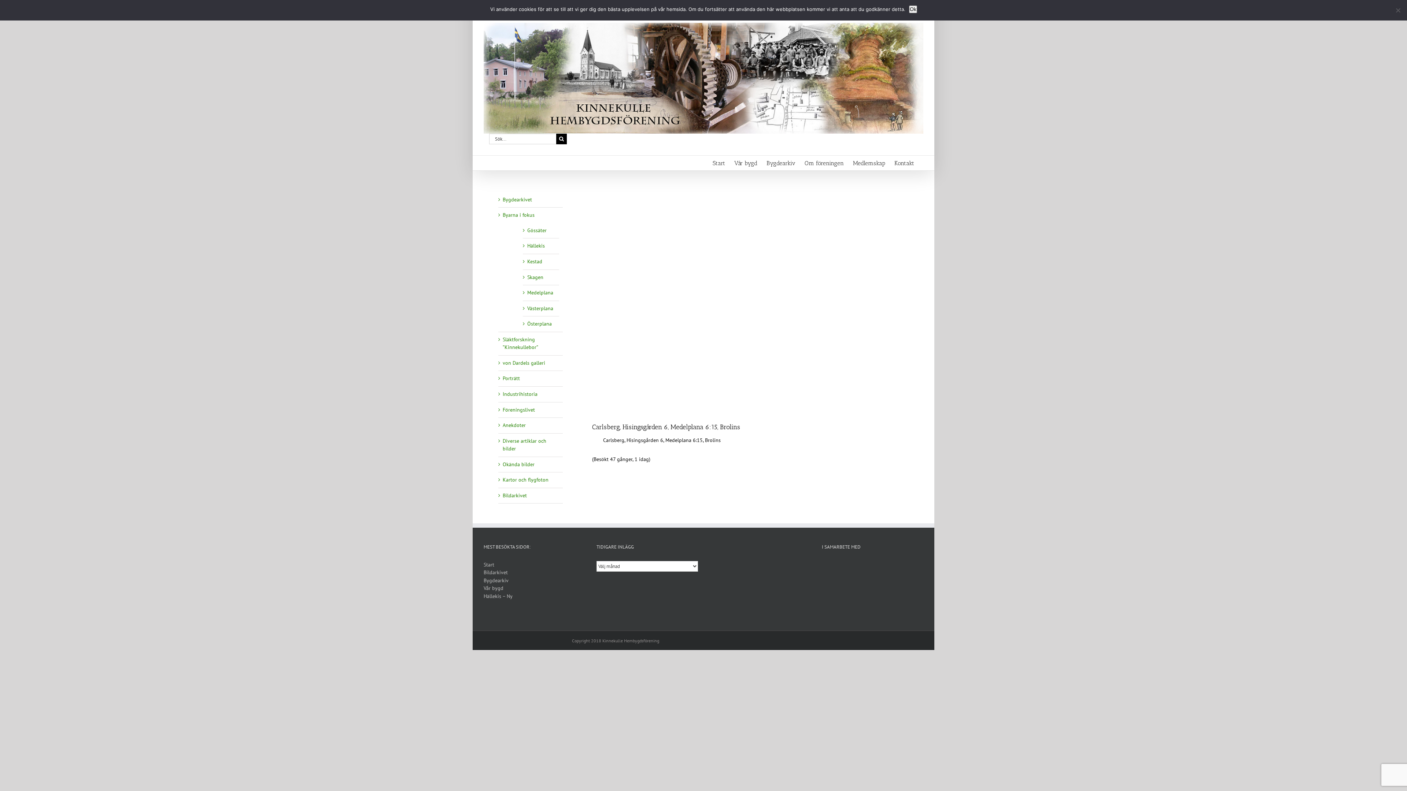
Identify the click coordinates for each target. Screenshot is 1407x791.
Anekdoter (514, 425)
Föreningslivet (519, 409)
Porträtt (511, 378)
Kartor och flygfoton (526, 479)
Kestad (534, 261)
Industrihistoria (520, 394)
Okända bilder (519, 464)
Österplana (539, 323)
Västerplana (540, 308)
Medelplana (540, 292)
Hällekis (536, 245)
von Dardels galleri (524, 363)
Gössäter (537, 230)
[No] (1398, 10)
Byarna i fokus (519, 215)
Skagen (535, 277)
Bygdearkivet (517, 199)
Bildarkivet (515, 495)
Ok (913, 9)
